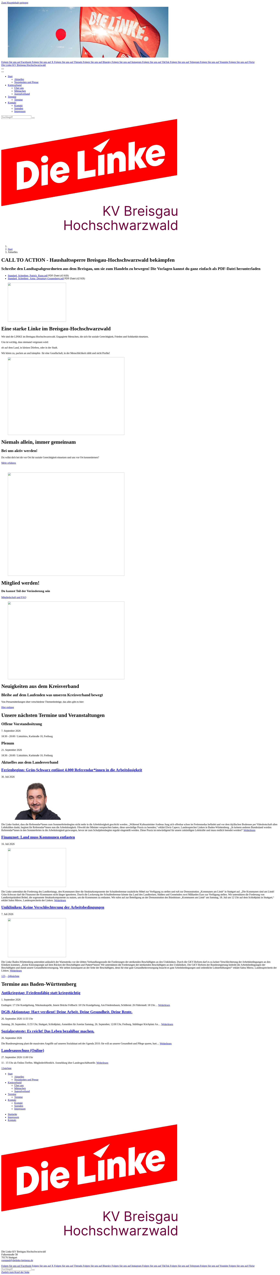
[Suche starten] (33, 117)
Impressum (19, 111)
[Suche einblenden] (2, 68)
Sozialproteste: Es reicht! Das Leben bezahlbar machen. (47, 1031)
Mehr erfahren (8, 463)
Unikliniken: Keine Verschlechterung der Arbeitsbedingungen (52, 907)
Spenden (18, 108)
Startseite (12, 1114)
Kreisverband (15, 85)
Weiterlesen (249, 830)
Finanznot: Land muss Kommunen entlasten (38, 837)
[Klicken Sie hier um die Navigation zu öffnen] (2, 71)
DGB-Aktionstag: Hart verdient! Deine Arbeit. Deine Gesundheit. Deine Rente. (66, 1012)
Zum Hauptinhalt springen (14, 2)
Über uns (19, 88)
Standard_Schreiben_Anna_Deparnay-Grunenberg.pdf (36, 278)
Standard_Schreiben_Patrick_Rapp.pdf (28, 275)
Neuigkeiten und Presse (26, 82)
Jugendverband (22, 93)
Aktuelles (19, 79)
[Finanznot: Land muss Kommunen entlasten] (140, 868)
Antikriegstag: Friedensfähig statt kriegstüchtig (40, 993)
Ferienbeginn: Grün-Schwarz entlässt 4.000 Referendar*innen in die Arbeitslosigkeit (71, 770)
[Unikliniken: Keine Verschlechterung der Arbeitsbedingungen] (140, 938)
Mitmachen (20, 91)
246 (10, 976)
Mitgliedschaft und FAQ (13, 597)
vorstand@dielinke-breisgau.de (17, 1260)
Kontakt (12, 102)
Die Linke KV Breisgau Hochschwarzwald (23, 65)
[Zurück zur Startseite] (95, 240)
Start (10, 76)
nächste (15, 976)
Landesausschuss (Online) (22, 1050)
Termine (12, 96)
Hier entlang (7, 707)
